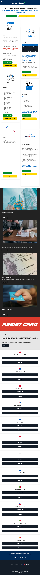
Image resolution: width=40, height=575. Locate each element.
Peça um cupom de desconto (10, 65)
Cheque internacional (7, 277)
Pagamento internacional (8, 245)
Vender (20, 362)
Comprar (20, 358)
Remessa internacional (7, 212)
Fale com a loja (8, 62)
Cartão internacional (7, 309)
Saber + (5, 345)
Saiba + (4, 217)
